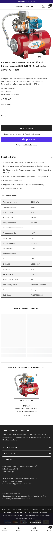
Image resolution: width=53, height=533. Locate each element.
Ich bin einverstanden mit (14, 134)
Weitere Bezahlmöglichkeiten (26, 145)
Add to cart (26, 128)
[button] (45, 57)
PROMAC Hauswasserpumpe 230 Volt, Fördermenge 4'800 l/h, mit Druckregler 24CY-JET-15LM (26, 410)
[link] (13, 351)
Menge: (4, 116)
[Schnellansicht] (36, 375)
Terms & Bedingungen (32, 134)
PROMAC (12, 88)
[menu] (2, 6)
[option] (26, 34)
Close (51, 2)
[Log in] (43, 6)
